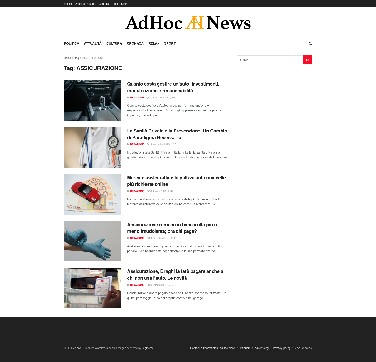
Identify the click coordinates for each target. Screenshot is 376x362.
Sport (124, 3)
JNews (77, 348)
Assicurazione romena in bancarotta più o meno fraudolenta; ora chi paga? (172, 228)
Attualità (80, 3)
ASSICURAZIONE (93, 58)
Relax (115, 3)
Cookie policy (303, 348)
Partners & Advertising (254, 348)
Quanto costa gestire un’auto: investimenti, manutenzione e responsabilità (173, 87)
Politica (68, 3)
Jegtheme (148, 348)
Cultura (91, 3)
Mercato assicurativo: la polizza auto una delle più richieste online (176, 181)
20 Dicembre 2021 (159, 238)
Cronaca (104, 3)
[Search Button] (307, 59)
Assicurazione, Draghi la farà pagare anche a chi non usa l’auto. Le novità (175, 274)
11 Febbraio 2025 (158, 97)
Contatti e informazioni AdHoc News (213, 348)
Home (67, 58)
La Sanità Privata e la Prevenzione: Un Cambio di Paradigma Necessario (177, 134)
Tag (77, 58)
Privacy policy (282, 348)
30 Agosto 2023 (157, 191)
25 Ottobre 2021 (157, 284)
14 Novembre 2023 (159, 144)
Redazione (137, 97)
